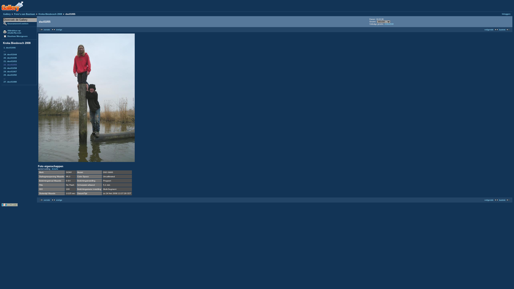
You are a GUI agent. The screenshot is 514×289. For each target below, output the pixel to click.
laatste (502, 29)
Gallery (7, 14)
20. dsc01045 (10, 58)
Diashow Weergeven (17, 36)
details (55, 169)
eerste (47, 29)
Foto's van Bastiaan (24, 14)
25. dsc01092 (10, 75)
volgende (489, 29)
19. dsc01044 (10, 54)
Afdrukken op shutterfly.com (14, 32)
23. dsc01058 (10, 68)
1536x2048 (389, 24)
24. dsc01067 (10, 71)
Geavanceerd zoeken (17, 23)
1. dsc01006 (10, 48)
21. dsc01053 (10, 61)
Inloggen (506, 14)
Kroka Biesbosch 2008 (50, 14)
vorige (59, 29)
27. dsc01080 (10, 82)
